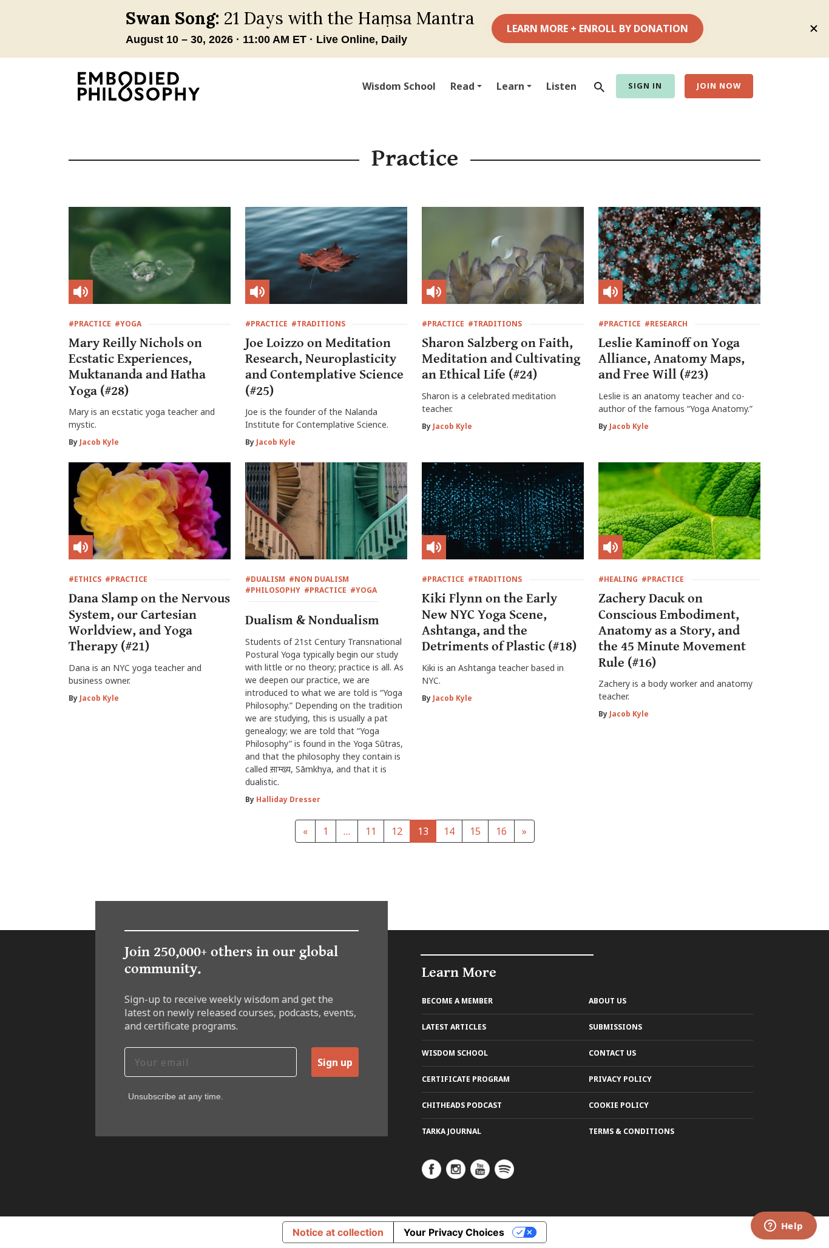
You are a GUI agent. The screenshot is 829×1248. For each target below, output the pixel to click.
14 (449, 831)
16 (501, 831)
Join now (719, 85)
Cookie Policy (619, 1105)
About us (607, 1001)
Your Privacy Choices (454, 1232)
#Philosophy (272, 590)
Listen (561, 86)
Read (462, 86)
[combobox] (596, 86)
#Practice (90, 324)
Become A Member (457, 1001)
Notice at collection (338, 1232)
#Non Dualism (319, 579)
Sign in (645, 85)
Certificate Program (466, 1079)
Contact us (612, 1053)
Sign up (335, 1062)
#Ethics (85, 579)
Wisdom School (399, 86)
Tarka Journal (451, 1131)
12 (396, 831)
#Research (666, 324)
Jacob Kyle (99, 442)
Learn (510, 86)
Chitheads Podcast (462, 1105)
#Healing (618, 579)
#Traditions (318, 324)
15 (475, 831)
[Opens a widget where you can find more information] (783, 1227)
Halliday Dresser (288, 799)
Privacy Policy (620, 1079)
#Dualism (265, 579)
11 (370, 831)
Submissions (615, 1027)
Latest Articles (454, 1027)
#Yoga (128, 324)
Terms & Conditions (631, 1131)
